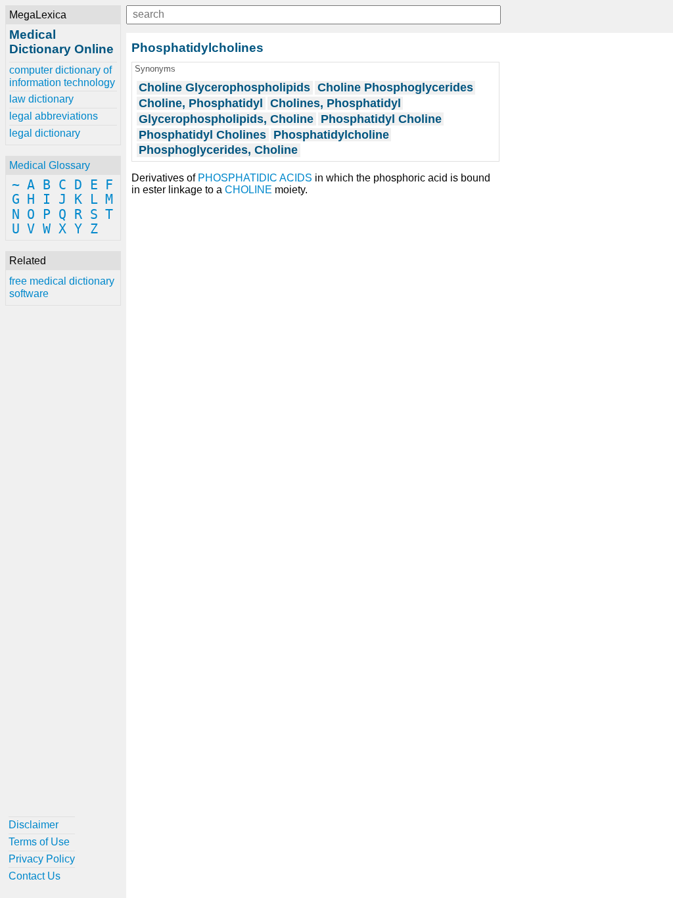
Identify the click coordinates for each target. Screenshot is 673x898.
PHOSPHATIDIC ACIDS (255, 177)
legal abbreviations (53, 116)
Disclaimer (33, 824)
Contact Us (34, 876)
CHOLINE (248, 189)
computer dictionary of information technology (62, 75)
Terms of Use (39, 841)
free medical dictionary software (61, 286)
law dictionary (41, 99)
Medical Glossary (49, 165)
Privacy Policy (42, 858)
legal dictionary (44, 133)
